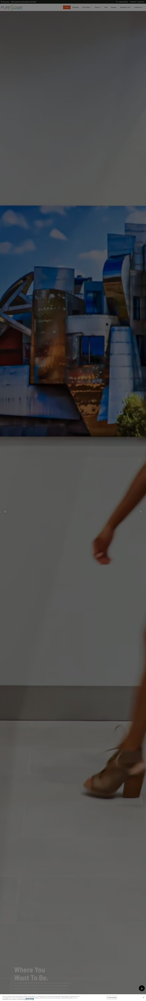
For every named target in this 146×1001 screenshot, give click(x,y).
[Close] (143, 997)
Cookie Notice (29, 999)
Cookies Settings (112, 997)
